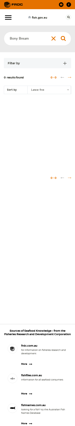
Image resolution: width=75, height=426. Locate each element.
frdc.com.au (29, 345)
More (24, 364)
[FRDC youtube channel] (61, 4)
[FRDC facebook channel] (68, 4)
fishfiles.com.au (31, 375)
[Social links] (13, 5)
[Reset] (54, 38)
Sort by (12, 89)
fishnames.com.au (33, 405)
